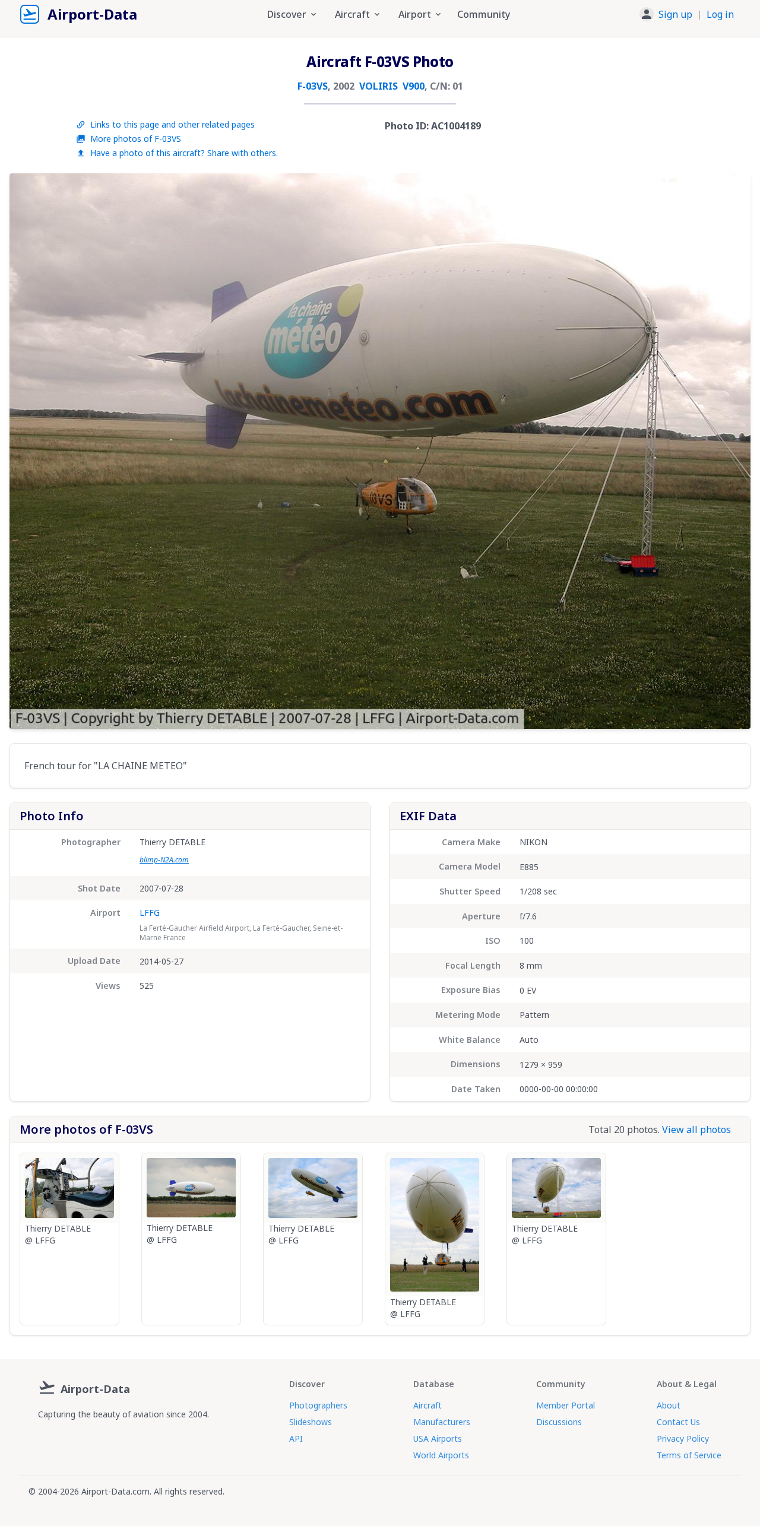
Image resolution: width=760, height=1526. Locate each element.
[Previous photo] (31, 451)
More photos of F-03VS (135, 138)
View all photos (696, 1129)
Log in (720, 14)
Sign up (675, 14)
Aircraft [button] (352, 14)
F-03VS (312, 86)
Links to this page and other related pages (172, 124)
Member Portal (565, 1405)
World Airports (441, 1455)
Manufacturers (441, 1421)
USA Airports (437, 1438)
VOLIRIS (378, 86)
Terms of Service (689, 1455)
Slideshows (310, 1421)
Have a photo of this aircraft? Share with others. (184, 152)
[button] (686, 14)
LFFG (150, 912)
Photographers (318, 1405)
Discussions (559, 1421)
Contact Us (678, 1421)
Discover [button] (286, 14)
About (668, 1405)
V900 (414, 86)
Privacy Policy (683, 1438)
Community (483, 14)
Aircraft (427, 1405)
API (296, 1438)
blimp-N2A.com (164, 860)
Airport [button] (414, 14)
